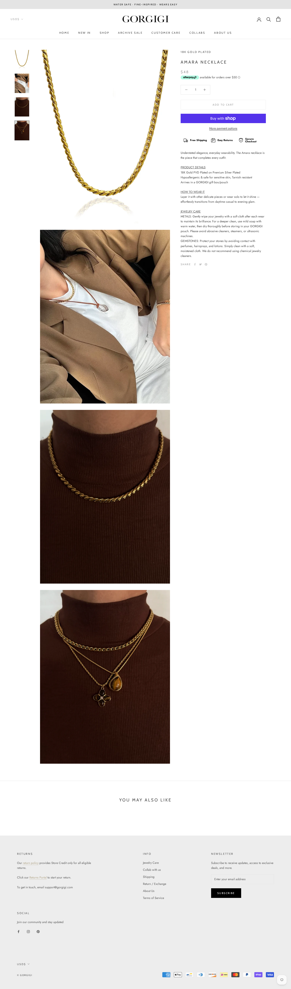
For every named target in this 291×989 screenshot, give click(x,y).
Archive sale (130, 32)
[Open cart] (278, 19)
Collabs (197, 32)
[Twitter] (200, 264)
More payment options (223, 128)
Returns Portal (38, 877)
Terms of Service (153, 898)
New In (84, 32)
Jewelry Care (151, 863)
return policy (31, 863)
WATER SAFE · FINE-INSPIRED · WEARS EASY (145, 4)
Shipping (148, 877)
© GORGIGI (24, 975)
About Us (223, 32)
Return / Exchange (154, 884)
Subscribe (226, 893)
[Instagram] (28, 931)
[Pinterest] (206, 264)
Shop (104, 32)
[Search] (269, 19)
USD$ (15, 19)
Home (64, 32)
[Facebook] (195, 264)
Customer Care (165, 32)
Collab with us (152, 870)
